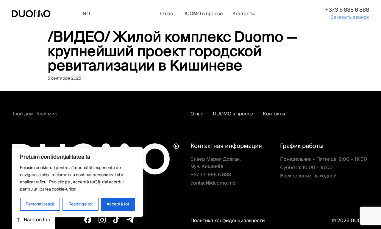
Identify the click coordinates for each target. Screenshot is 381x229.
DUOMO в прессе (202, 14)
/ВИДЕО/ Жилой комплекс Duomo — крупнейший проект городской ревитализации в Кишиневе (173, 51)
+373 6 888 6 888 (347, 10)
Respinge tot (80, 204)
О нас (166, 14)
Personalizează (40, 204)
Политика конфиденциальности (227, 220)
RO (86, 14)
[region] (77, 182)
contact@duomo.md (213, 183)
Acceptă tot (118, 204)
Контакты (243, 14)
